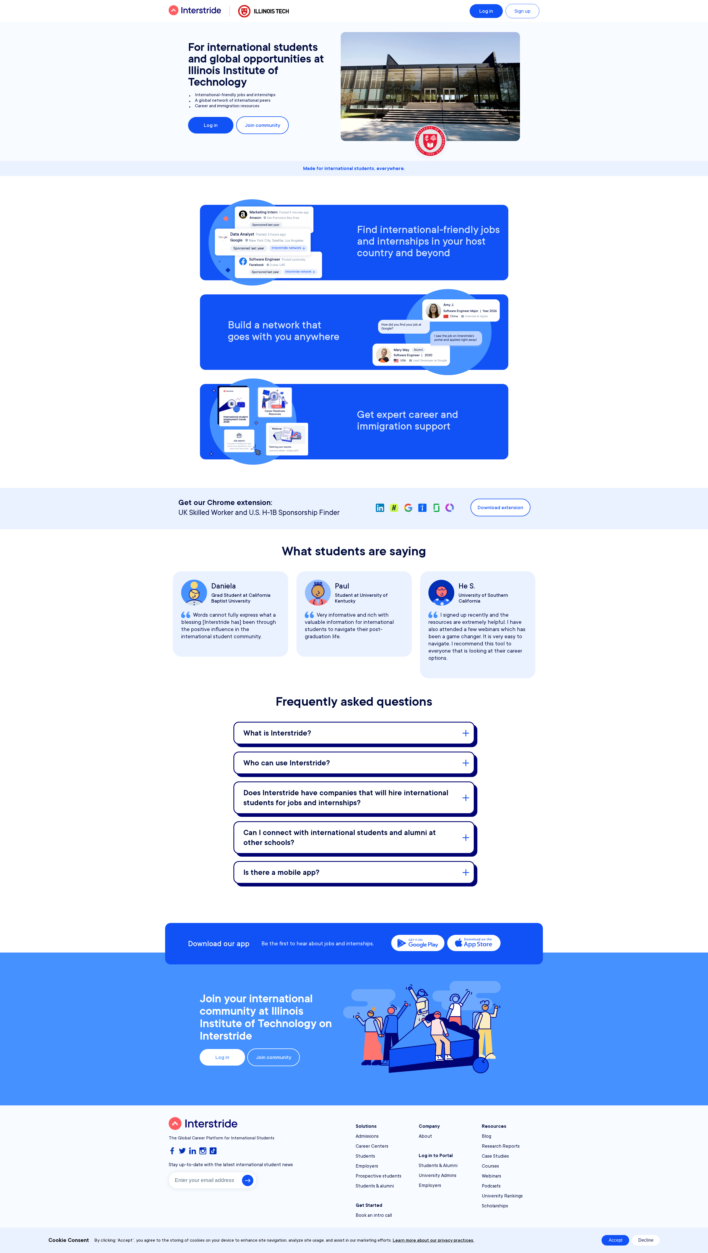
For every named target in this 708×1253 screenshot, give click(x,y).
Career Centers (372, 1146)
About (425, 1136)
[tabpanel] (230, 614)
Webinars (491, 1176)
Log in (486, 11)
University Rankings (502, 1196)
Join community (262, 125)
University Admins (437, 1175)
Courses (490, 1166)
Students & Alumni (438, 1165)
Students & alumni (375, 1186)
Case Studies (495, 1156)
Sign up (522, 11)
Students (365, 1156)
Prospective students (378, 1176)
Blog (486, 1136)
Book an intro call (374, 1215)
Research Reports (501, 1146)
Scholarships (495, 1205)
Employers (367, 1166)
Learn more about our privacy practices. (433, 1240)
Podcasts (491, 1186)
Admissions (367, 1136)
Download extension (500, 507)
